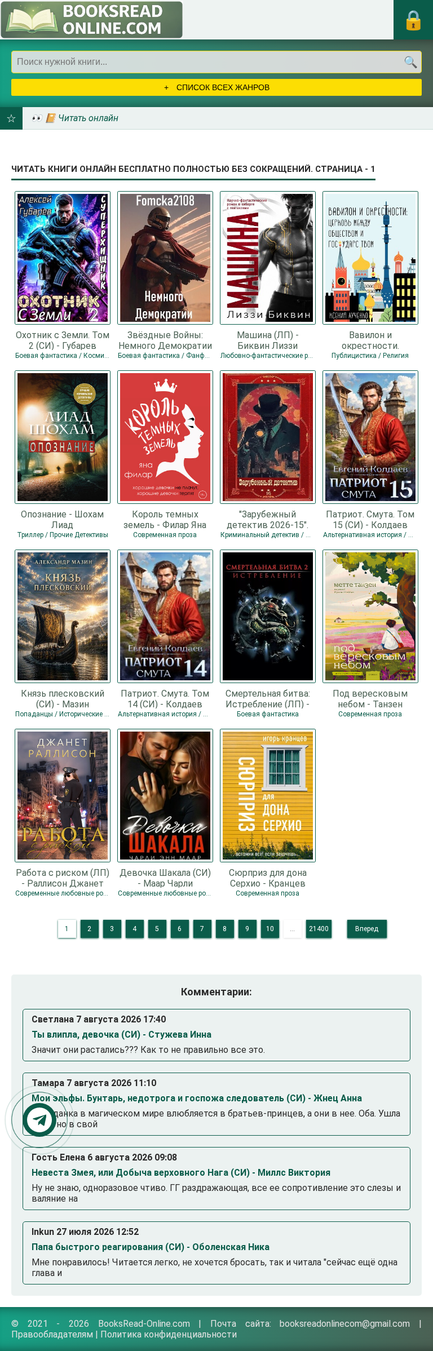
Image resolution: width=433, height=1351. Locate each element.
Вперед (366, 929)
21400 (319, 929)
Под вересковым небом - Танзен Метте (370, 698)
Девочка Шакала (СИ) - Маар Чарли (165, 877)
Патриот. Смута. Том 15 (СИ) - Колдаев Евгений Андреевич (370, 519)
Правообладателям (52, 1334)
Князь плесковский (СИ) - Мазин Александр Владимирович (62, 698)
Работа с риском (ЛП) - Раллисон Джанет (62, 877)
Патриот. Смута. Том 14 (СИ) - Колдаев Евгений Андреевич (165, 698)
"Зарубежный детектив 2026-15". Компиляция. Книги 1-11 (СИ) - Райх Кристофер (268, 519)
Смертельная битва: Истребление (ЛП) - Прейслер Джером (268, 698)
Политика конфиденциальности (168, 1334)
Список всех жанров (221, 87)
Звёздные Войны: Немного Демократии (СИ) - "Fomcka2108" (165, 340)
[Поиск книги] (410, 62)
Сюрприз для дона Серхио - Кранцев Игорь (268, 877)
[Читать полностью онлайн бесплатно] (91, 19)
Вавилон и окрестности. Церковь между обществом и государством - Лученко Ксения (370, 340)
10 (270, 929)
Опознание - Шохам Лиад (62, 519)
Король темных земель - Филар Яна (164, 519)
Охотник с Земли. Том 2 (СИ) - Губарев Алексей (62, 340)
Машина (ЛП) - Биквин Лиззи (268, 340)
